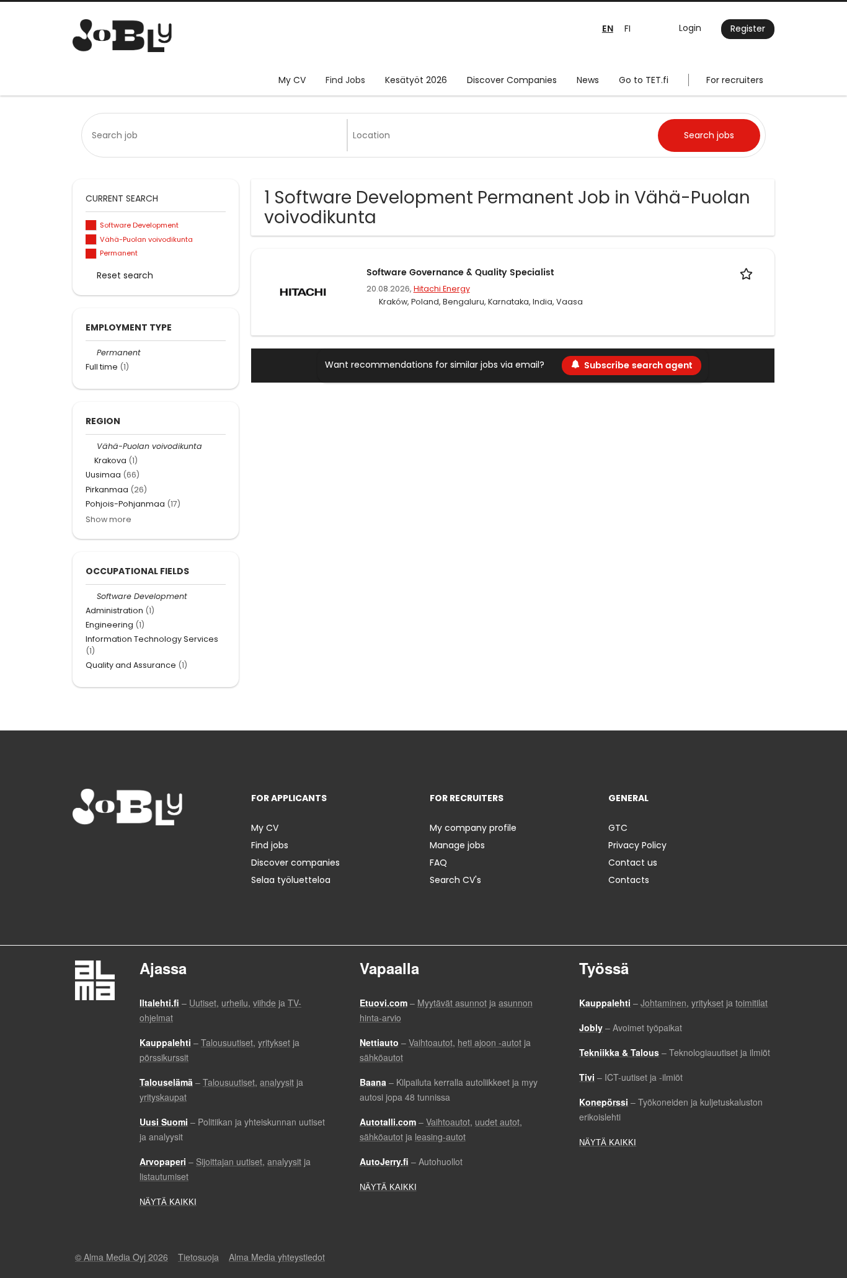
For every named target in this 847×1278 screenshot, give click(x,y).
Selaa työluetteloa (290, 880)
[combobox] (217, 135)
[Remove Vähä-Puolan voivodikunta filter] (91, 446)
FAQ (438, 862)
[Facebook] (82, 851)
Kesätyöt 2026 (416, 80)
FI (627, 28)
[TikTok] (143, 851)
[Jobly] (122, 35)
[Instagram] (102, 851)
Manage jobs (457, 845)
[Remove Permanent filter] (91, 352)
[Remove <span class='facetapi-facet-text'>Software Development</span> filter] (91, 225)
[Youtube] (161, 851)
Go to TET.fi (643, 80)
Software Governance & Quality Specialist (460, 272)
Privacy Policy (637, 845)
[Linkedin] (122, 851)
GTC (617, 828)
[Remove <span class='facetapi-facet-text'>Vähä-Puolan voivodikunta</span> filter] (91, 239)
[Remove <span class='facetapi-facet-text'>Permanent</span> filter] (91, 254)
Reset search (125, 275)
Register (747, 28)
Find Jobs (345, 80)
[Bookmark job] (748, 273)
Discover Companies (512, 80)
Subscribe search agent (638, 365)
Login (690, 28)
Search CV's (455, 880)
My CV (292, 80)
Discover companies (295, 862)
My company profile (473, 828)
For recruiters (734, 80)
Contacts (628, 880)
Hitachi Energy (442, 288)
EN (607, 29)
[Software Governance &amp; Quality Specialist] (303, 291)
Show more (108, 519)
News (588, 80)
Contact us (632, 862)
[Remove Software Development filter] (91, 596)
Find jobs (269, 845)
